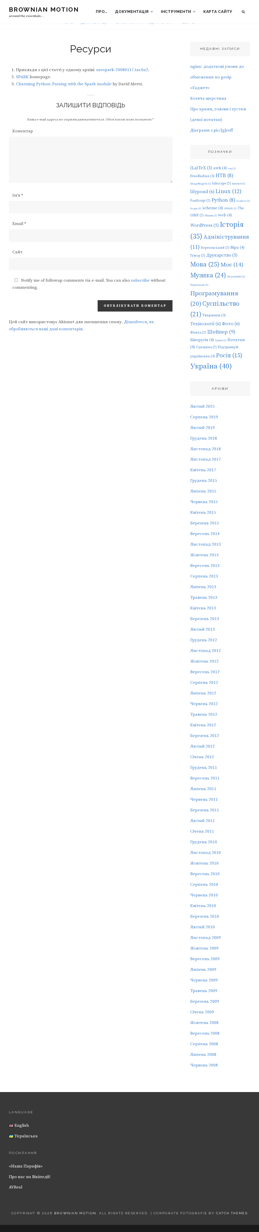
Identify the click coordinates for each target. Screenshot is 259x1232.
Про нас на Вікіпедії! (29, 1177)
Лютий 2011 (202, 821)
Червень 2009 (204, 980)
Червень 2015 (204, 502)
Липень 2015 (203, 491)
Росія (229, 355)
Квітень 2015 (203, 512)
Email (19, 224)
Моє (232, 265)
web (225, 215)
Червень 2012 (204, 704)
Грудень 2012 (203, 640)
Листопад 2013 (205, 544)
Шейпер (221, 332)
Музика (208, 275)
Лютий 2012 (202, 746)
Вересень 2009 (205, 959)
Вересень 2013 (205, 565)
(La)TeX (201, 168)
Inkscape (221, 183)
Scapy (195, 208)
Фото (231, 324)
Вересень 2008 (205, 1033)
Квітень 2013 (203, 608)
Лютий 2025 (202, 406)
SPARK (22, 77)
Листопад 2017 (205, 459)
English (21, 1125)
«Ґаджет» (199, 88)
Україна (211, 366)
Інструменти (176, 11)
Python (223, 200)
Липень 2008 (203, 1054)
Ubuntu (211, 215)
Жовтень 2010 (204, 863)
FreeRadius (202, 176)
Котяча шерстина (208, 98)
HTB (224, 176)
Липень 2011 (203, 789)
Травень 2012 (203, 714)
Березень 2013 (204, 619)
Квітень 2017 (203, 470)
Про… (101, 11)
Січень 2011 (202, 831)
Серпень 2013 (204, 576)
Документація (132, 11)
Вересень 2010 (205, 874)
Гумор (197, 256)
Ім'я (17, 195)
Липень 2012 (203, 693)
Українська (25, 1136)
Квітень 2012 (203, 725)
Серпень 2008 (204, 1044)
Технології (205, 324)
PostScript (200, 201)
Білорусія (202, 339)
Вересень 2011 (205, 778)
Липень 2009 (203, 969)
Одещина (206, 347)
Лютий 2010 (202, 927)
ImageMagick (200, 184)
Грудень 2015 (203, 480)
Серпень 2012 (204, 682)
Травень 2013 (203, 597)
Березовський (215, 248)
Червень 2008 (204, 1065)
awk (220, 168)
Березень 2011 (204, 810)
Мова (205, 264)
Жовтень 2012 (204, 661)
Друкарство (222, 255)
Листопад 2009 (205, 937)
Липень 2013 (203, 587)
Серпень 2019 (204, 417)
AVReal (15, 1187)
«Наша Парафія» (25, 1166)
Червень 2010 (204, 895)
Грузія (220, 340)
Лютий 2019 (202, 427)
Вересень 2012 (205, 672)
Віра (237, 247)
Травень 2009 (203, 991)
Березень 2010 (204, 916)
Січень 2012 (202, 757)
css (232, 168)
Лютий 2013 (202, 629)
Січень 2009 (202, 1012)
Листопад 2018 (205, 449)
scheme (212, 208)
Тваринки (214, 315)
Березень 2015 (204, 523)
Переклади (199, 285)
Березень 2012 (204, 735)
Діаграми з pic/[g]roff (211, 130)
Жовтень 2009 (204, 948)
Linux (228, 191)
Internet (238, 184)
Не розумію (236, 276)
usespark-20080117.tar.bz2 (122, 70)
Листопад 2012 (205, 650)
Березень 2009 (204, 1001)
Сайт (17, 252)
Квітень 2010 (203, 906)
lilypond (202, 192)
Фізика (198, 333)
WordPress (204, 225)
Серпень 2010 (204, 884)
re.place (243, 201)
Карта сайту (217, 11)
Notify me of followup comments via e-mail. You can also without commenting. (88, 284)
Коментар (22, 131)
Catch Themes (232, 1213)
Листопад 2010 (205, 852)
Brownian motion (44, 9)
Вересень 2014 (205, 534)
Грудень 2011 (203, 767)
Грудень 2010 (203, 842)
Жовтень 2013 (204, 555)
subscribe (140, 280)
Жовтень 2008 (204, 1022)
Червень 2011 (204, 799)
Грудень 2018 (203, 438)
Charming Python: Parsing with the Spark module (64, 84)
